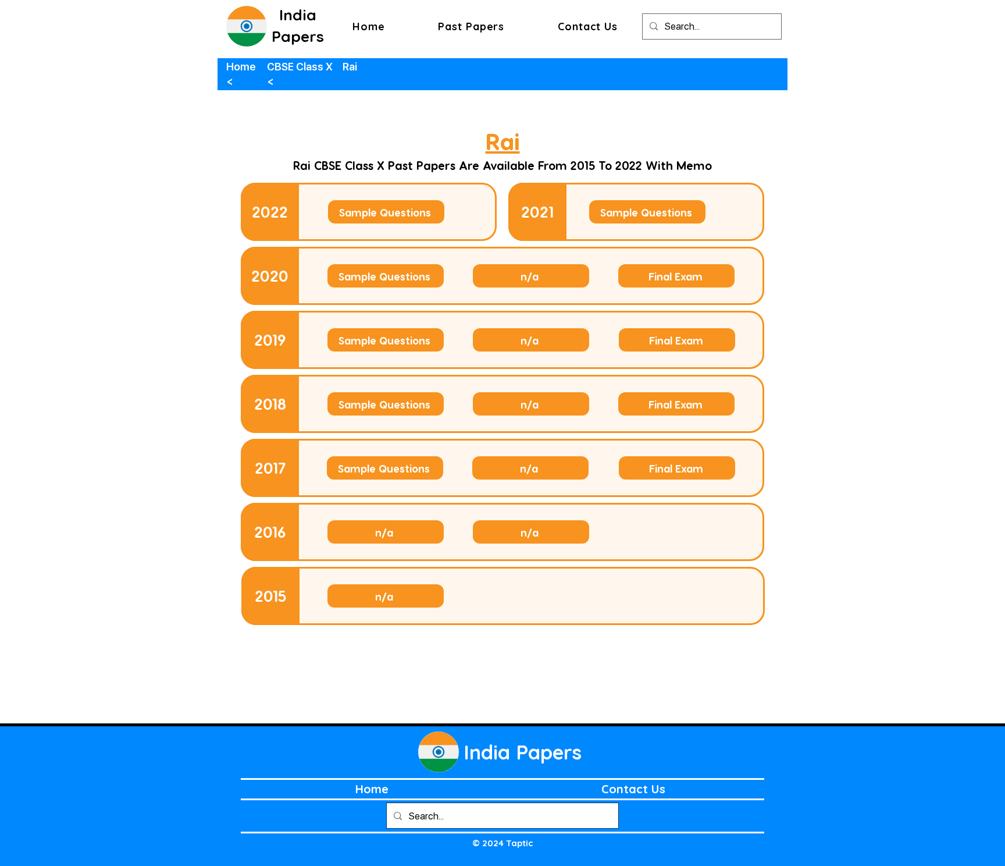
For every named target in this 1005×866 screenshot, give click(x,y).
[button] (471, 26)
